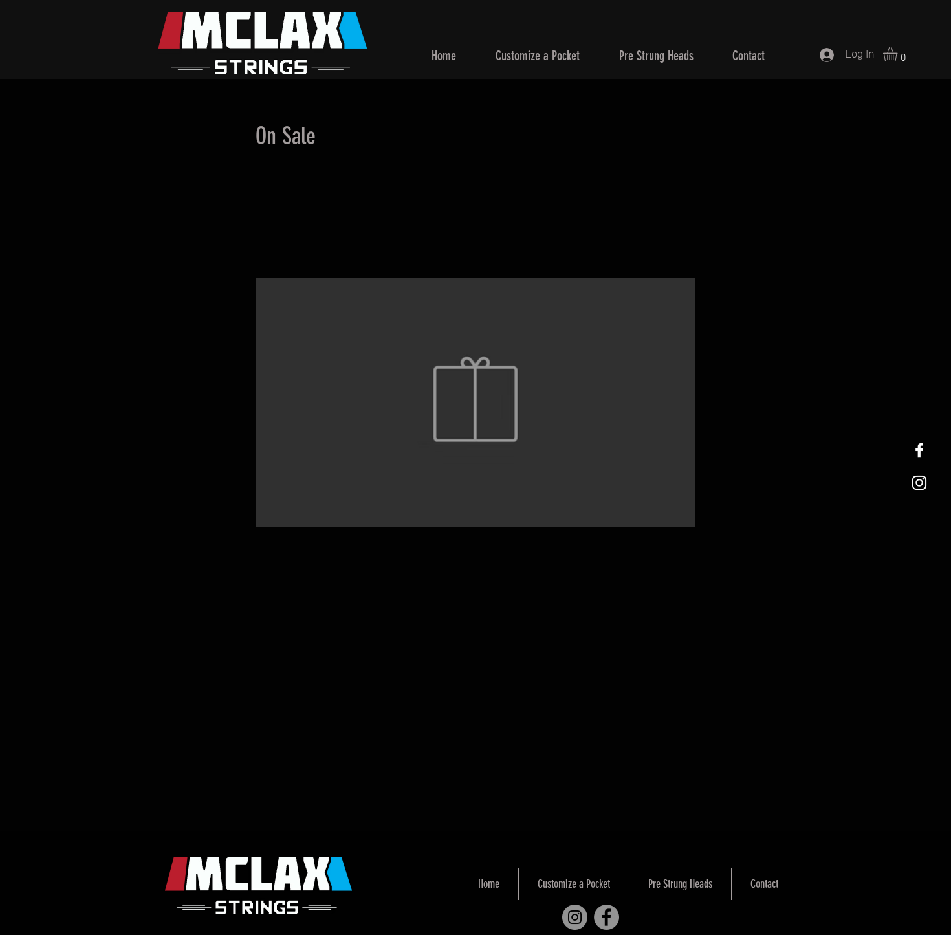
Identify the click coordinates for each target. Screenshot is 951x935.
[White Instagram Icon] (919, 482)
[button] (898, 54)
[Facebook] (606, 917)
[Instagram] (574, 917)
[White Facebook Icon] (919, 450)
